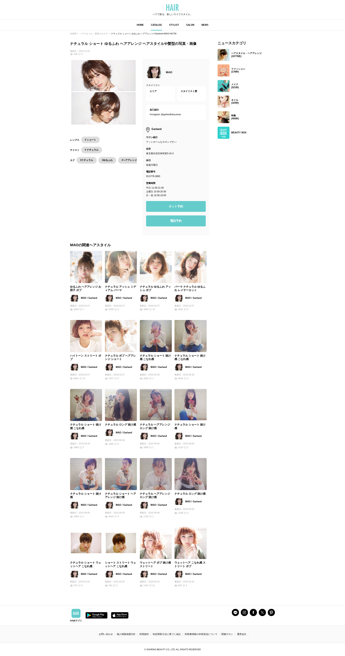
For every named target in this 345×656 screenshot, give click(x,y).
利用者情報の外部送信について (201, 634)
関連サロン (227, 634)
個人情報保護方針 (126, 634)
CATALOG (156, 25)
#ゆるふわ (107, 160)
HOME (140, 25)
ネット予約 (176, 206)
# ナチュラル (91, 149)
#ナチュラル (86, 160)
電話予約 (176, 220)
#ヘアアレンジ (129, 160)
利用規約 (144, 634)
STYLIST (174, 25)
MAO (169, 72)
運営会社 (241, 634)
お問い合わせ (106, 634)
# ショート (90, 139)
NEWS (204, 25)
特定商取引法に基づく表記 (167, 634)
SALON (190, 25)
